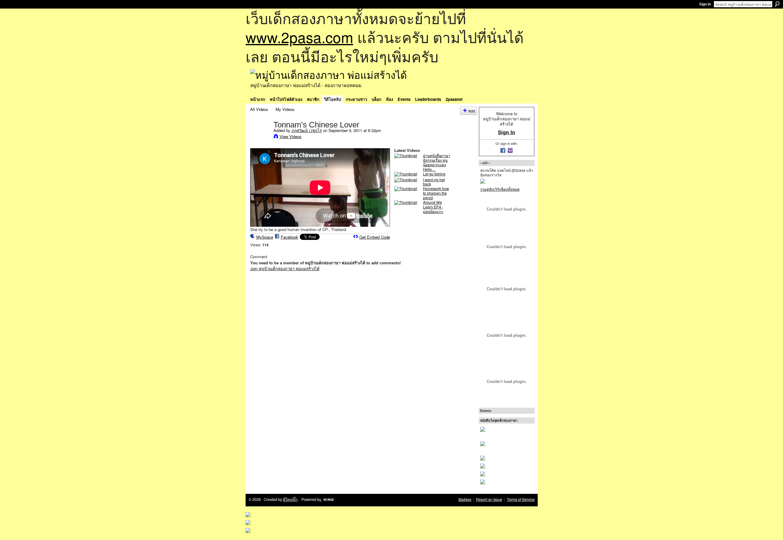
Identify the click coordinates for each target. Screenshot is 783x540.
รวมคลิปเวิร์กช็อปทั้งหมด (500, 189)
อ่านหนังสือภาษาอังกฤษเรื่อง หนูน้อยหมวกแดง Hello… (436, 162)
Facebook (289, 237)
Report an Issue (489, 499)
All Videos (259, 109)
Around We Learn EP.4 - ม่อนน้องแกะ (433, 207)
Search (777, 4)
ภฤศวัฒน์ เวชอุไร (306, 130)
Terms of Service (521, 499)
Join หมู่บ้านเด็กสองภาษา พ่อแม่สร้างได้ (285, 268)
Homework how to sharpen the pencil (436, 193)
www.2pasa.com (299, 36)
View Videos (291, 136)
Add (471, 110)
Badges (464, 499)
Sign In (705, 4)
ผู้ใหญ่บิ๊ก (290, 499)
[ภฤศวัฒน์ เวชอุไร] (261, 137)
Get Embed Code (374, 237)
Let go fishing (434, 174)
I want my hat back (434, 182)
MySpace (264, 237)
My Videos (285, 109)
